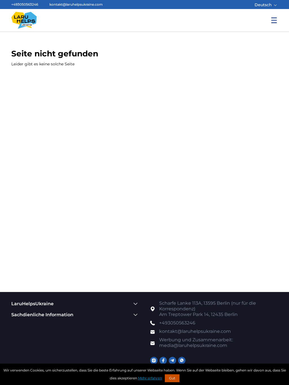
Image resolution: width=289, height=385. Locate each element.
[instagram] (153, 360)
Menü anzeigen (274, 20)
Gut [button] (172, 378)
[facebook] (163, 360)
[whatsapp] (181, 360)
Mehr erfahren (150, 378)
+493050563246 (24, 4)
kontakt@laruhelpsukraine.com (76, 4)
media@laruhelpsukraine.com (196, 342)
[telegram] (172, 360)
